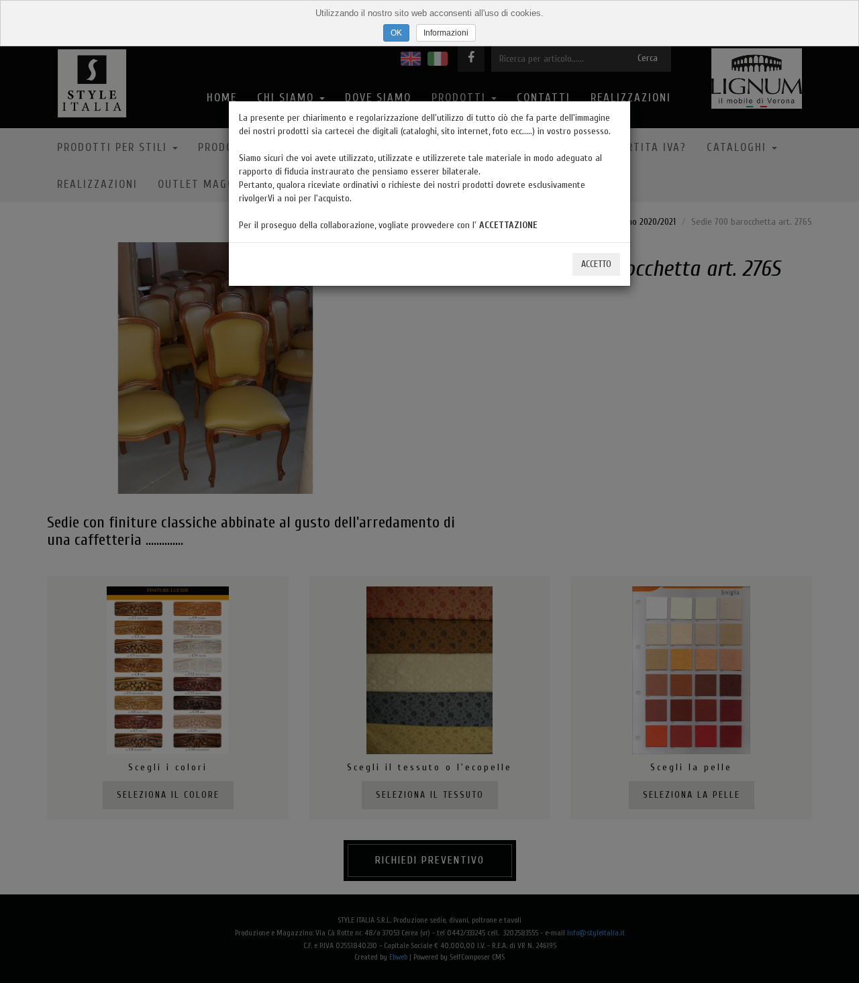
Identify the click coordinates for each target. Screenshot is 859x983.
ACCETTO (596, 264)
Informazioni (445, 33)
